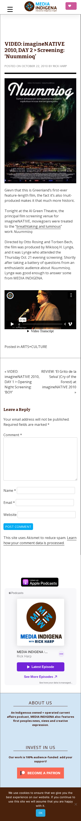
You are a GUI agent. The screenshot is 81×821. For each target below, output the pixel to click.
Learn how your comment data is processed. (39, 540)
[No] (75, 804)
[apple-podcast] (40, 582)
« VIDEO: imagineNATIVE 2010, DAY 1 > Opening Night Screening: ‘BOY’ (22, 382)
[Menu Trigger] (10, 9)
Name (9, 490)
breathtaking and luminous (38, 226)
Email (9, 502)
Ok (41, 813)
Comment (12, 434)
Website (10, 514)
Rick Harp (60, 66)
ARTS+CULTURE (34, 346)
